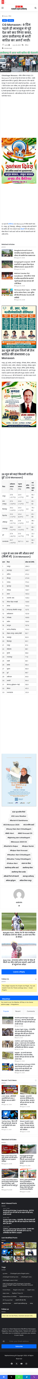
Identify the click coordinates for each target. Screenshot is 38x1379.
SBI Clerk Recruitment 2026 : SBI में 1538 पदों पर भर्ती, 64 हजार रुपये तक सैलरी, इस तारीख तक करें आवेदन (25, 1061)
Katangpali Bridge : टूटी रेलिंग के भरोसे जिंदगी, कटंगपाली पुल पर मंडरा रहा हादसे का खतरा (27, 1153)
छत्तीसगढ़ (11, 20)
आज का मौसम (27, 857)
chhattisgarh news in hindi (10, 1274)
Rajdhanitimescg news (25, 1290)
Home (5, 16)
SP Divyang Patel (8, 1294)
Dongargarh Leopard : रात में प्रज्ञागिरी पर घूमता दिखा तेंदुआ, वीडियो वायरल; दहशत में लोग (24, 248)
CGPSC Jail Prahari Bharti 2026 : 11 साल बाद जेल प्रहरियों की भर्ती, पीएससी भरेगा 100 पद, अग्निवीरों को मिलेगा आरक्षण (25, 1038)
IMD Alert (10, 827)
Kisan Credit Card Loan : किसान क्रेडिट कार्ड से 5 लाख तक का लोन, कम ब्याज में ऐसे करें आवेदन (27, 1119)
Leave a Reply (19, 966)
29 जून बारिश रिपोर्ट (19, 806)
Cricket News (6, 1283)
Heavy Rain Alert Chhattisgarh (19, 823)
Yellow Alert (13, 857)
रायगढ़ (31, 1297)
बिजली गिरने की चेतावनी (12, 870)
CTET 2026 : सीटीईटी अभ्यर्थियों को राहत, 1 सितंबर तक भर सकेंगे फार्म (9, 1093)
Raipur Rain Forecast (19, 844)
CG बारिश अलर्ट (29, 819)
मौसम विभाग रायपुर (26, 874)
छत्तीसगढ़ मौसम (28, 862)
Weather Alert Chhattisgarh (19, 849)
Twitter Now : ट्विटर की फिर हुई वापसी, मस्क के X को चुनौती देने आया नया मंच (9, 1118)
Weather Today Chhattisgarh (19, 853)
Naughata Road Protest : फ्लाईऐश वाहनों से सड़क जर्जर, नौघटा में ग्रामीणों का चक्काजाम (24, 237)
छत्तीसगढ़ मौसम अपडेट (19, 866)
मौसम (10, 16)
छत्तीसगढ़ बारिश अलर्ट (12, 862)
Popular (6, 1005)
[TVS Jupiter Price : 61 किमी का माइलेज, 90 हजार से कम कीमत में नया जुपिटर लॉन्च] (30, 1246)
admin (6, 45)
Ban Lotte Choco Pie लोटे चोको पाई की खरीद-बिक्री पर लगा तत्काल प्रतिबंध (10, 1152)
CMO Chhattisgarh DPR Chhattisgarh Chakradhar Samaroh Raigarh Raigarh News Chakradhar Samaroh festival (18, 1279)
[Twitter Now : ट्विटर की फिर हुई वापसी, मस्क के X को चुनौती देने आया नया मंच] (10, 1108)
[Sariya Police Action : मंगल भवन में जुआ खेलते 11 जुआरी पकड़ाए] (19, 1253)
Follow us (5, 1303)
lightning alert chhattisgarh (19, 832)
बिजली (22, 213)
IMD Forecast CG (25, 827)
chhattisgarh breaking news (10, 1270)
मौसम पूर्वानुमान (11, 874)
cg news (5, 1267)
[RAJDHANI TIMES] (19, 7)
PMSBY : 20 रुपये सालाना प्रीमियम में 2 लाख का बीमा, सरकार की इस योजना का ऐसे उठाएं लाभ (24, 1050)
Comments (31, 1005)
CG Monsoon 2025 (11, 819)
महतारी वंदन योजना (7, 1297)
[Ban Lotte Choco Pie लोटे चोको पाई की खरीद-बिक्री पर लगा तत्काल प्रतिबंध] (10, 1143)
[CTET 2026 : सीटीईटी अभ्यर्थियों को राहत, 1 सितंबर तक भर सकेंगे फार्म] (10, 1083)
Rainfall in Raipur (11, 840)
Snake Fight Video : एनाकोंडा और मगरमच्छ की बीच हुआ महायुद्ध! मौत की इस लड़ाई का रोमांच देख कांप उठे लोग (25, 1026)
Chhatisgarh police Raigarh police (19, 1267)
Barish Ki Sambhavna (19, 814)
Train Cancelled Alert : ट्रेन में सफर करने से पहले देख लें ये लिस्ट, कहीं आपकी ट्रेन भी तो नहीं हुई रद (10, 1177)
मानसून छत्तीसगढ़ (29, 870)
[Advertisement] (19, 118)
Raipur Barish (28, 840)
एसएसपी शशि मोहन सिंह (20, 1294)
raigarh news (30, 1283)
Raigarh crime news (18, 1283)
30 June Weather (19, 810)
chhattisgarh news (26, 1270)
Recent (17, 1005)
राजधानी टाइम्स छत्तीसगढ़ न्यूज (20, 1297)
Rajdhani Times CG (17, 1287)
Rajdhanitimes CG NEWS (10, 1290)
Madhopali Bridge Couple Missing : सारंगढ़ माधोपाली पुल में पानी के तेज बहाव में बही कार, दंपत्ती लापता (25, 1015)
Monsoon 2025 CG (19, 836)
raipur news (6, 1287)
